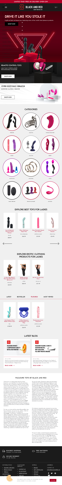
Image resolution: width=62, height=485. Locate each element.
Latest (9, 297)
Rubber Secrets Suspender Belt (24, 278)
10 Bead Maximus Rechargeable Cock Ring (24, 321)
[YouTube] (49, 475)
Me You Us (38, 281)
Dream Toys (52, 234)
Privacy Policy (8, 469)
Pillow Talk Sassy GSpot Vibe (24, 231)
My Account (22, 471)
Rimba (24, 281)
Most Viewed (48, 297)
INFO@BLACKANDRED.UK (53, 469)
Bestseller (21, 297)
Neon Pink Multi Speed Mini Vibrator (38, 231)
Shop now (11, 24)
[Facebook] (48, 473)
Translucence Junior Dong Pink (38, 320)
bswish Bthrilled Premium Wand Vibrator (10, 231)
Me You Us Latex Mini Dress (38, 278)
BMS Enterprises (23, 234)
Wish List (21, 475)
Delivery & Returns (9, 467)
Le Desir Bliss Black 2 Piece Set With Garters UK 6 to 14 (9, 279)
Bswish (9, 235)
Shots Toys (9, 282)
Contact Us (22, 469)
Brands (36, 467)
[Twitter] (52, 473)
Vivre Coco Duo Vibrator (52, 231)
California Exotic (38, 234)
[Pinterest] (55, 473)
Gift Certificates (38, 469)
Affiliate (36, 472)
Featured (34, 297)
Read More (9, 365)
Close (53, 480)
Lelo (9, 323)
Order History (23, 473)
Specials (36, 474)
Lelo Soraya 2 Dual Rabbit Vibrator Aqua (9, 320)
